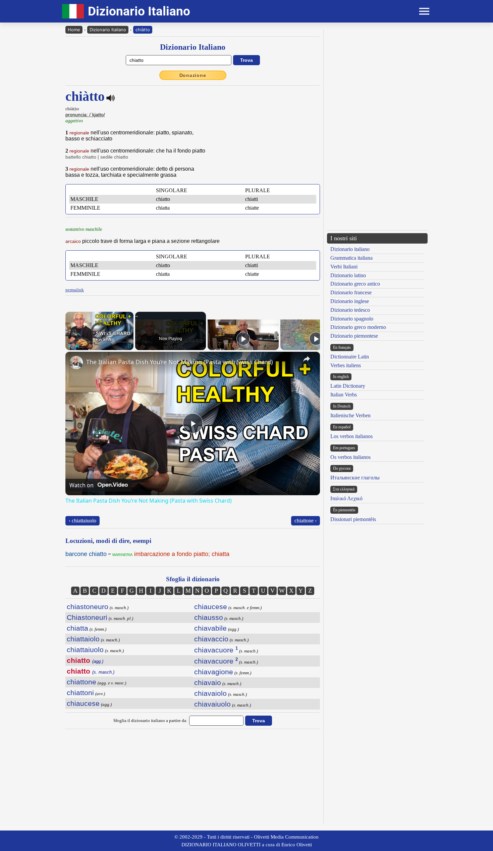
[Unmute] (77, 346)
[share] (306, 359)
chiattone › (305, 520)
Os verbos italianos (350, 457)
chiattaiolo (83, 639)
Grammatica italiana (351, 258)
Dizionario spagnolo (351, 319)
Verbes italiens (345, 365)
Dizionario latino (348, 275)
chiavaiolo (210, 693)
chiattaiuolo (85, 649)
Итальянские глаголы (355, 477)
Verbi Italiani (344, 266)
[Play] (69, 346)
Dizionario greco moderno (358, 327)
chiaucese (83, 703)
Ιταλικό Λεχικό (346, 498)
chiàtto (142, 29)
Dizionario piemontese (354, 336)
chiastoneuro (87, 606)
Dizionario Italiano (108, 29)
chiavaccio (211, 639)
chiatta (77, 628)
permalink (74, 289)
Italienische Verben (350, 415)
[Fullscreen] (129, 346)
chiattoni (80, 692)
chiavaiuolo (212, 704)
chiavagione (213, 672)
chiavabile (210, 628)
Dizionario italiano (350, 249)
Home (74, 29)
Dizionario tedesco (350, 310)
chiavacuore (216, 650)
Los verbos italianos (351, 436)
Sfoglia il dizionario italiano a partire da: (150, 720)
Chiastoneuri (87, 617)
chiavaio (207, 682)
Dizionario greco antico (355, 284)
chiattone (81, 682)
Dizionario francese (351, 292)
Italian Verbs (343, 394)
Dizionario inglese (349, 301)
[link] (76, 362)
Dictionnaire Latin (349, 356)
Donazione (192, 75)
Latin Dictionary (347, 386)
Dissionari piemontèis (353, 519)
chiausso (208, 617)
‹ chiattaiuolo (82, 520)
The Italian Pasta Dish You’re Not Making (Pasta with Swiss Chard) (179, 362)
